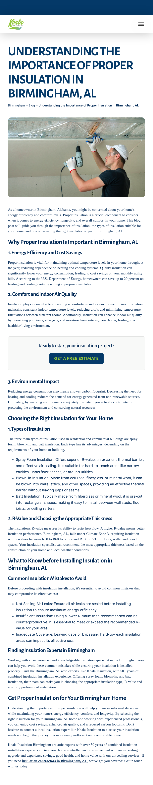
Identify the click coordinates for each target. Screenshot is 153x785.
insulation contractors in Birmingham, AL (54, 761)
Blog (31, 105)
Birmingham (17, 105)
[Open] (141, 24)
